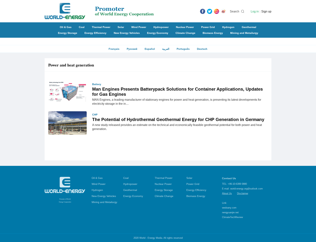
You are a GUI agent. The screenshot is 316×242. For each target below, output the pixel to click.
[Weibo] (223, 11)
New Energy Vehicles (127, 32)
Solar (121, 27)
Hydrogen (228, 27)
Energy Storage (67, 32)
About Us (227, 193)
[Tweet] (209, 11)
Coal (81, 27)
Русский (132, 48)
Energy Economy (157, 32)
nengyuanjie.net (230, 212)
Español (150, 48)
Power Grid (208, 27)
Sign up (266, 11)
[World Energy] (99, 11)
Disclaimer (242, 193)
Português (183, 48)
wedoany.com (229, 207)
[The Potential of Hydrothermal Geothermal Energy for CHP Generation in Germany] (67, 125)
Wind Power (138, 27)
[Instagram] (216, 11)
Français (114, 48)
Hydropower (161, 27)
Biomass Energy (213, 32)
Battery (96, 84)
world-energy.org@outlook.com (246, 188)
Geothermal (249, 27)
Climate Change (185, 32)
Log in (255, 11)
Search (234, 11)
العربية (165, 48)
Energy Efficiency (95, 32)
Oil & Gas (66, 27)
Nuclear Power (185, 27)
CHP (94, 114)
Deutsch (202, 48)
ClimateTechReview (232, 217)
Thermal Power (101, 27)
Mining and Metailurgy (244, 32)
